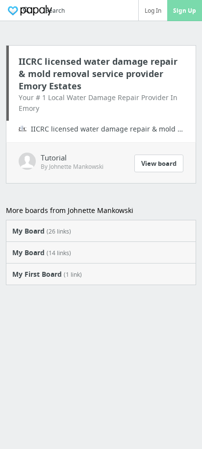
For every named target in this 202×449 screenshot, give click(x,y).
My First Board (47, 274)
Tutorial (54, 157)
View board (159, 163)
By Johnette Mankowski (72, 166)
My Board (41, 231)
